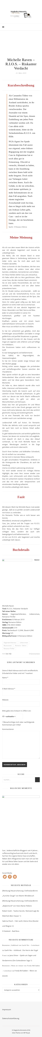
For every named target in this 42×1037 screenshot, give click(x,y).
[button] (5, 877)
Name (5, 677)
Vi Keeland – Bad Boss (10, 931)
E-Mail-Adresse (8, 689)
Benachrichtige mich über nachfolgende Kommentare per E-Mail (18, 723)
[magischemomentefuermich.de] (21, 14)
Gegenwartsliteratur (10, 643)
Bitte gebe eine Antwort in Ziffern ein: (16, 711)
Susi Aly (8, 654)
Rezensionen (8, 646)
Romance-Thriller (9, 649)
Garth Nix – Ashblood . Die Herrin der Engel (21, 950)
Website (5, 700)
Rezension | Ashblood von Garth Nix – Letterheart (20, 945)
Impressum (6, 1009)
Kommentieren (8, 729)
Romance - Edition (20, 646)
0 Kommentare (34, 654)
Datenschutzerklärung (10, 1018)
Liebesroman (24, 643)
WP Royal (26, 1033)
